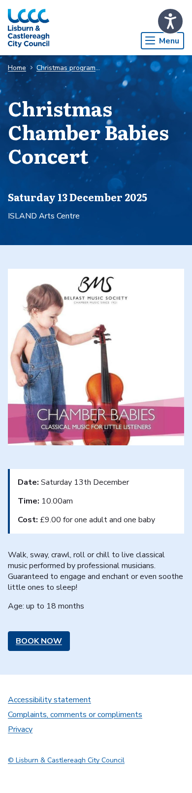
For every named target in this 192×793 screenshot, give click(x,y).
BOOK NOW (39, 641)
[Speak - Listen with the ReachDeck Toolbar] (170, 21)
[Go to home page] (28, 27)
